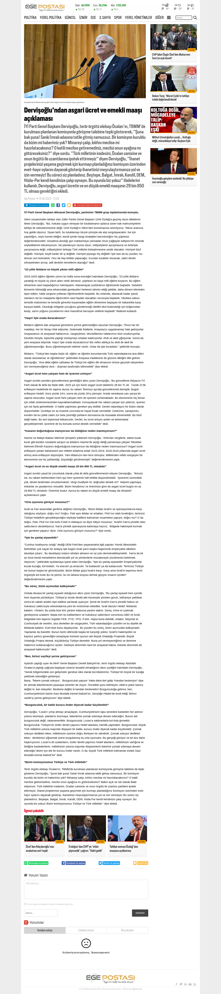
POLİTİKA (30, 17)
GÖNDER (140, 913)
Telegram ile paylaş (38, 205)
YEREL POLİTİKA (50, 17)
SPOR (118, 17)
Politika (36, 102)
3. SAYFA (105, 17)
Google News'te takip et (89, 205)
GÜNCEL (70, 17)
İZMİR (83, 17)
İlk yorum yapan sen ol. (100, 952)
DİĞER (159, 17)
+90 (124, 989)
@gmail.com (137, 989)
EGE (93, 17)
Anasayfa (27, 102)
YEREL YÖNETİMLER (138, 17)
